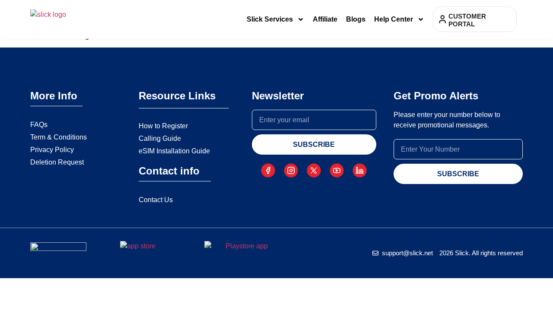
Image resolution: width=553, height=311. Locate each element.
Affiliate (325, 19)
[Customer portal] (443, 19)
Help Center (393, 19)
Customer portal (467, 20)
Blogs (355, 19)
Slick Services (270, 19)
